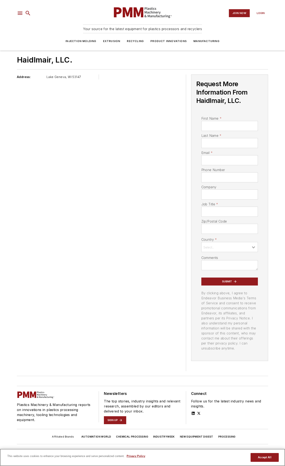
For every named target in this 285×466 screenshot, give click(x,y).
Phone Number (213, 170)
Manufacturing (206, 41)
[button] (20, 13)
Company (209, 187)
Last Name (211, 135)
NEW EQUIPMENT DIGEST (196, 436)
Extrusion (111, 41)
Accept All (264, 457)
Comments (209, 258)
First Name (211, 118)
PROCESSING (227, 436)
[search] (28, 13)
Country (209, 239)
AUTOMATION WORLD (96, 436)
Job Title (209, 204)
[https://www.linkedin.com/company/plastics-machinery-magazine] (193, 413)
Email (207, 153)
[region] (142, 457)
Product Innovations (168, 41)
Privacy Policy (136, 456)
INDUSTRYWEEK (164, 436)
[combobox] (229, 247)
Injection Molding (81, 41)
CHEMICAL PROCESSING (132, 436)
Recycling (135, 41)
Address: (24, 77)
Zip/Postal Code (214, 221)
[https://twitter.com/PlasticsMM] (199, 413)
